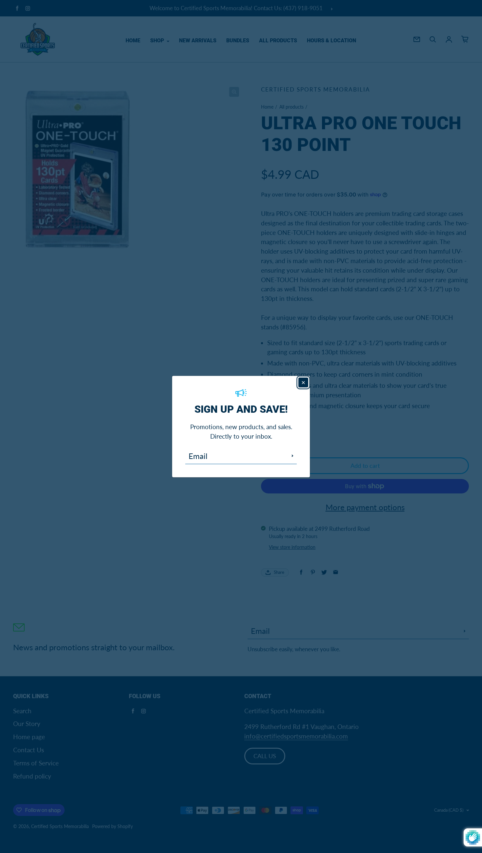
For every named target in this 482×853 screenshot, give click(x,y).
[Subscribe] (292, 455)
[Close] (303, 382)
